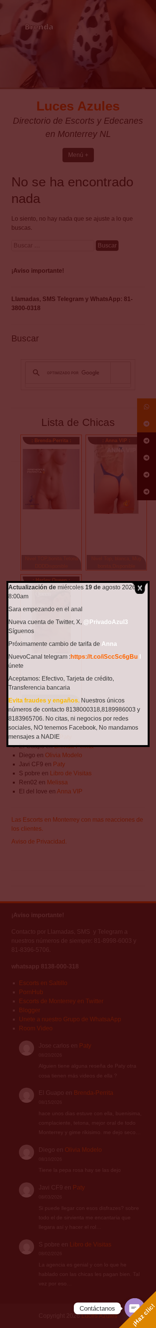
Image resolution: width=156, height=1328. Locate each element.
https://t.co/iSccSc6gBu (104, 656)
